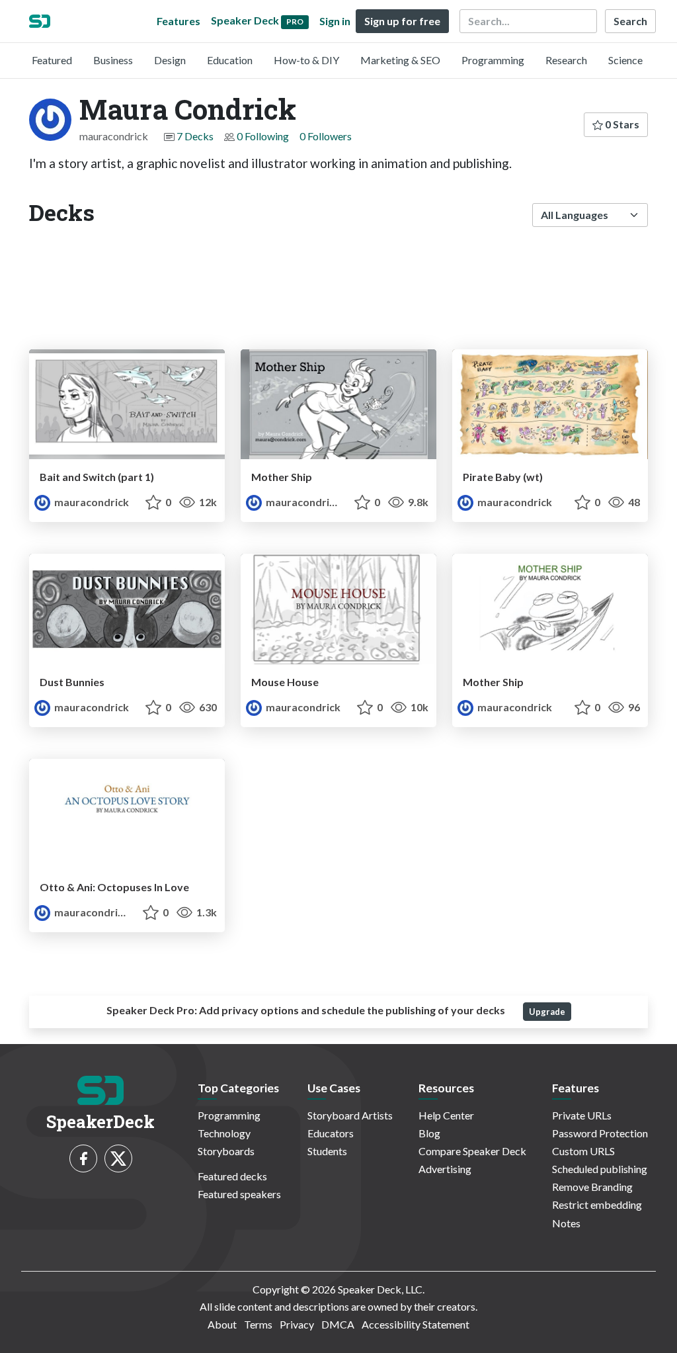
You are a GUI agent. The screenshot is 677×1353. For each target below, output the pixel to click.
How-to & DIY (306, 60)
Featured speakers (239, 1194)
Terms (258, 1324)
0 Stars (621, 124)
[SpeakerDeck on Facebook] (83, 1158)
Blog (429, 1133)
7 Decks (195, 136)
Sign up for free (402, 21)
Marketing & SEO (400, 60)
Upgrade (547, 1011)
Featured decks (232, 1176)
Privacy (297, 1324)
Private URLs (582, 1115)
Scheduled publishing (599, 1168)
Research (566, 60)
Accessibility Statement (415, 1324)
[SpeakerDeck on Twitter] (118, 1158)
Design (170, 60)
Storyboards (226, 1151)
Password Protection (600, 1133)
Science (625, 60)
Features (178, 21)
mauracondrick (90, 502)
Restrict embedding (597, 1204)
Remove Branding (592, 1186)
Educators (330, 1133)
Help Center (446, 1115)
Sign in (334, 21)
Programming (492, 60)
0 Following (263, 136)
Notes (566, 1223)
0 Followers (325, 136)
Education (230, 60)
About (222, 1324)
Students (327, 1151)
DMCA (337, 1324)
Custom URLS (583, 1151)
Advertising (444, 1168)
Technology (224, 1133)
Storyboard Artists (350, 1115)
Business (113, 60)
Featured (52, 60)
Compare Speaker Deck (472, 1151)
